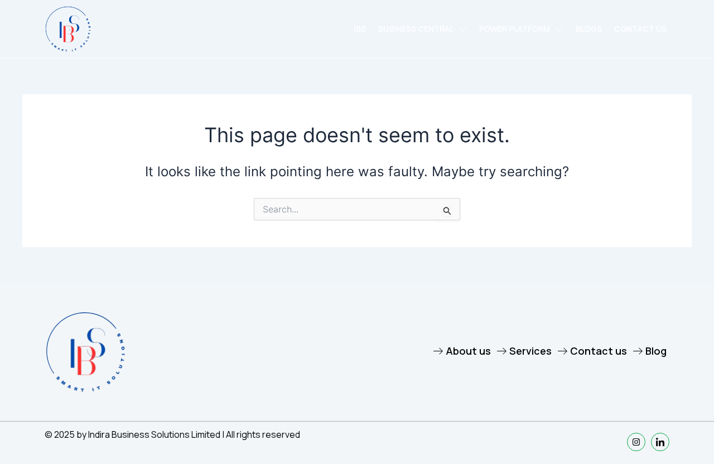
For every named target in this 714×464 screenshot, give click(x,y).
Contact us (640, 28)
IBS (360, 28)
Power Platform (514, 28)
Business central (416, 28)
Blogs (589, 28)
